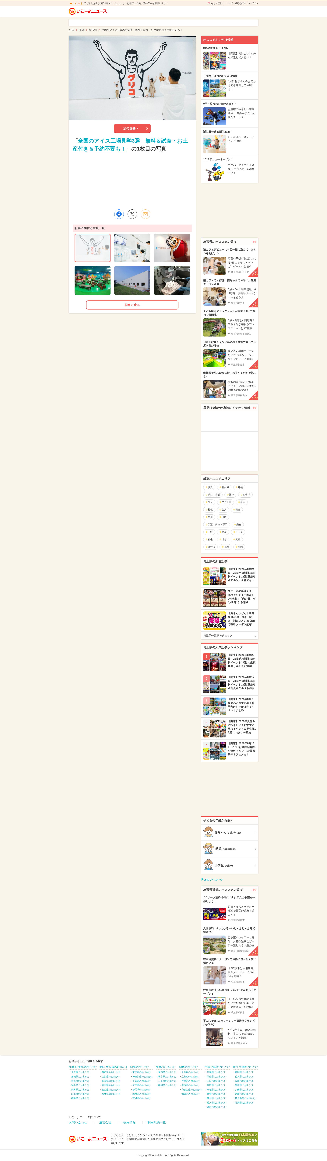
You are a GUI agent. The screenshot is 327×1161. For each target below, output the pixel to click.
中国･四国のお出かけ (217, 1066)
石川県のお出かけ (111, 1085)
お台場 (246, 494)
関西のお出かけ (188, 1066)
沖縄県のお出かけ (244, 1102)
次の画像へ (131, 128)
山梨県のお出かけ (111, 1076)
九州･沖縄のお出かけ (245, 1066)
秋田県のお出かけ (80, 1089)
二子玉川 (226, 502)
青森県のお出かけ (80, 1081)
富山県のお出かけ (111, 1089)
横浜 (210, 487)
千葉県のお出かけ (141, 1081)
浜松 (237, 539)
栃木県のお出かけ (141, 1094)
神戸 (231, 494)
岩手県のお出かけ (80, 1085)
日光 (237, 509)
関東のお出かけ (139, 1066)
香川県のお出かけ (216, 1102)
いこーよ (78, 3)
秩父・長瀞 (214, 494)
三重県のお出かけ (167, 1081)
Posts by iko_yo (212, 879)
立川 (224, 509)
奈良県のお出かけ (190, 1085)
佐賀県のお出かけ (244, 1076)
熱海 (224, 532)
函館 (240, 547)
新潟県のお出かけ (111, 1081)
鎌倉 (238, 524)
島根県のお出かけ (216, 1089)
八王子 (239, 532)
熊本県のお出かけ (244, 1085)
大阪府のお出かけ (190, 1072)
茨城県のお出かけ (141, 1098)
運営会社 (105, 1122)
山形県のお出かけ (80, 1094)
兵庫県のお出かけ (190, 1081)
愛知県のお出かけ (167, 1072)
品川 (210, 517)
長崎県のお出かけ (244, 1081)
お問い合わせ (78, 1122)
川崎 (224, 517)
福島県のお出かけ (80, 1098)
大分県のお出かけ (244, 1089)
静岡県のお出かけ (167, 1085)
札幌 (210, 509)
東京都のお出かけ (141, 1072)
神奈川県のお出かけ (142, 1076)
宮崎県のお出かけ (244, 1094)
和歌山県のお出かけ (191, 1089)
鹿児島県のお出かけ (245, 1098)
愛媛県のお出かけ (216, 1094)
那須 (240, 487)
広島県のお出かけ (216, 1072)
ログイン (253, 3)
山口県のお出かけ (216, 1081)
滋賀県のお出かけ (190, 1094)
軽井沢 (211, 547)
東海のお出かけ (165, 1066)
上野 (210, 532)
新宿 (242, 502)
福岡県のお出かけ (244, 1072)
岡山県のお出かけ (216, 1076)
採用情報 (129, 1122)
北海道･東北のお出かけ (83, 1066)
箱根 (210, 539)
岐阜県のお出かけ (167, 1076)
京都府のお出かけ (190, 1076)
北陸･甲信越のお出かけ (113, 1066)
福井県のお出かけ (111, 1094)
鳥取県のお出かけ (216, 1085)
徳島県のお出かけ (216, 1107)
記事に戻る (132, 304)
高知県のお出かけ (216, 1098)
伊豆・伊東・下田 (217, 524)
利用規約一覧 (157, 1122)
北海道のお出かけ (80, 1072)
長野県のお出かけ (111, 1072)
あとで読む (216, 3)
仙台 (210, 502)
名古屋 (225, 487)
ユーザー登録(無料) (235, 3)
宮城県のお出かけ (80, 1076)
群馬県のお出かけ (141, 1089)
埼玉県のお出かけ (141, 1085)
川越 (224, 539)
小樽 (226, 547)
